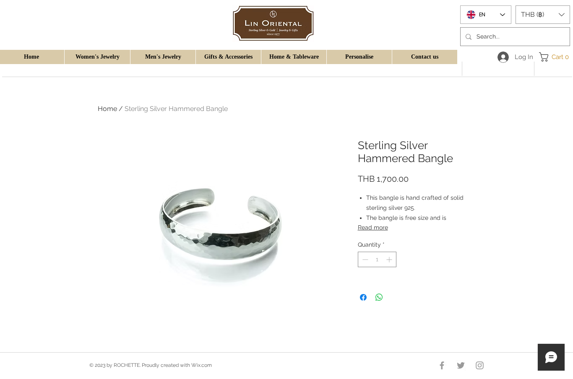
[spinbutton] (377, 259)
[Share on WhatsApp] (379, 297)
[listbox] (543, 14)
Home (107, 109)
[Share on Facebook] (363, 297)
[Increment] (390, 259)
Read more (373, 227)
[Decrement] (364, 259)
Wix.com (201, 365)
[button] (97, 57)
